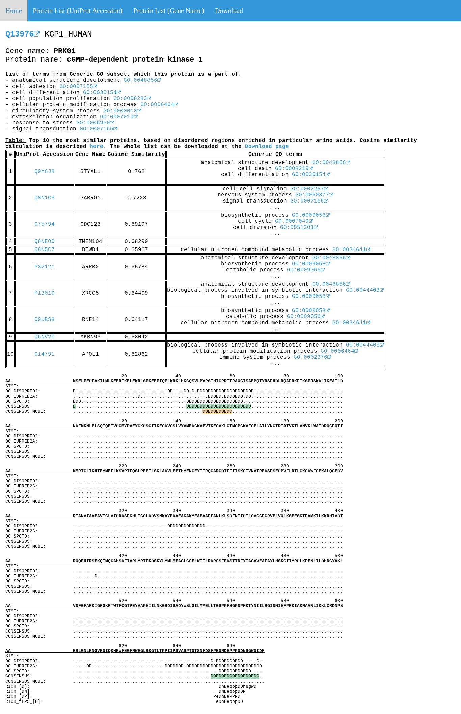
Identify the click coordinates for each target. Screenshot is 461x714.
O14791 (44, 354)
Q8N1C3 (44, 198)
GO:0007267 (307, 189)
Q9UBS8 (44, 320)
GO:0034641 (349, 250)
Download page (267, 147)
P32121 (44, 267)
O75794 (44, 224)
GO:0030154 (100, 93)
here (96, 147)
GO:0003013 (120, 111)
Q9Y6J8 (44, 172)
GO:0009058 (309, 215)
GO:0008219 (292, 169)
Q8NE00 (44, 242)
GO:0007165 (96, 129)
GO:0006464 (157, 105)
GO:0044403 (363, 290)
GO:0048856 (140, 80)
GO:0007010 (117, 117)
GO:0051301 (297, 227)
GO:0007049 (292, 221)
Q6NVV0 (44, 337)
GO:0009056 (304, 270)
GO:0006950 (93, 123)
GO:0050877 (312, 195)
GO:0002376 (310, 357)
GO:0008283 (130, 99)
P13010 (44, 293)
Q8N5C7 (44, 250)
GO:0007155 (76, 87)
